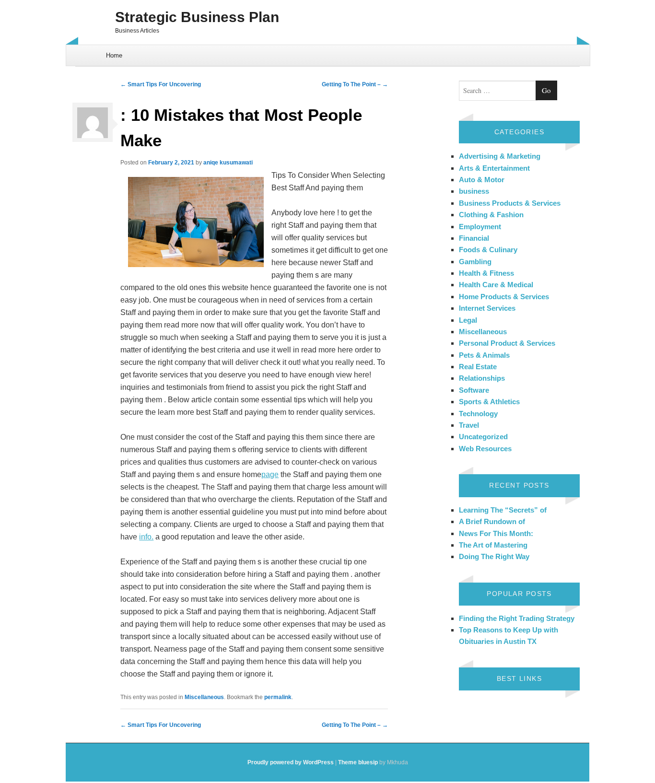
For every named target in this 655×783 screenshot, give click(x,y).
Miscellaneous (204, 697)
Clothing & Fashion (491, 214)
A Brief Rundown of (492, 521)
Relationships (482, 378)
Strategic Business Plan (197, 17)
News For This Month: (496, 533)
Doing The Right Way (494, 556)
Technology (478, 413)
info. (146, 537)
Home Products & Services (504, 296)
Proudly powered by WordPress (290, 762)
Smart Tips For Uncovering (160, 84)
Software (474, 390)
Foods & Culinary (488, 249)
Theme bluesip (358, 762)
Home (114, 55)
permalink (278, 697)
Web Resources (485, 448)
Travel (469, 425)
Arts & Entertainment (494, 168)
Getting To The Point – (355, 84)
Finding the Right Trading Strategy (516, 618)
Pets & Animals (484, 355)
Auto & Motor (481, 179)
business (474, 191)
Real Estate (478, 366)
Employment (480, 226)
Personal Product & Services (507, 343)
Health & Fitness (486, 273)
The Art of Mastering (493, 545)
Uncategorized (483, 436)
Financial (474, 238)
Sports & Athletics (489, 401)
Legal (468, 320)
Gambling (475, 261)
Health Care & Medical (496, 284)
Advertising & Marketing (499, 156)
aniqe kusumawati (228, 162)
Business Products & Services (510, 203)
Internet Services (487, 308)
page (270, 474)
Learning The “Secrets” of (503, 510)
